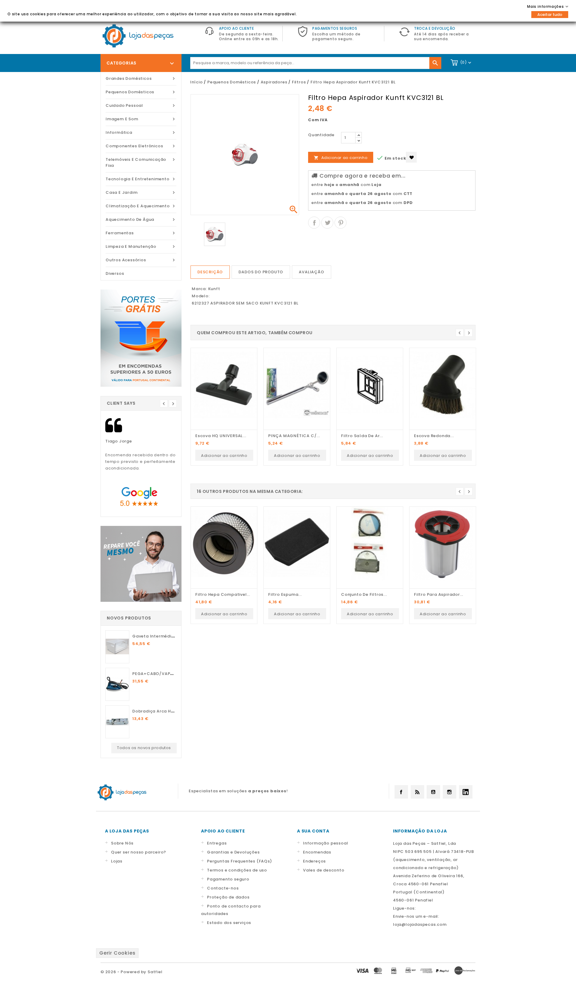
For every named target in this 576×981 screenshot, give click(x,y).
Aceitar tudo (549, 14)
